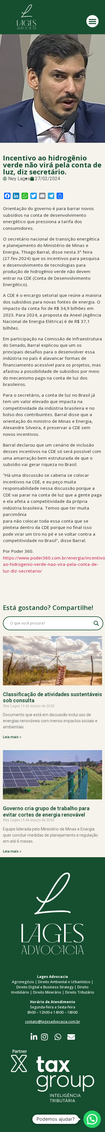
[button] (92, 21)
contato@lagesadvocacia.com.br (52, 1021)
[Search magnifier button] (96, 623)
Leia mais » (12, 737)
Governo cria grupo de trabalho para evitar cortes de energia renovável (46, 811)
